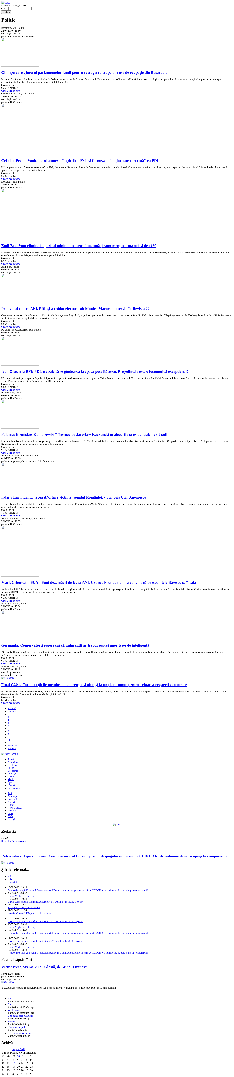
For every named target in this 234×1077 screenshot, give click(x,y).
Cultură (11, 776)
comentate (13, 882)
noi (9, 876)
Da (9, 1004)
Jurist (10, 813)
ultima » (12, 748)
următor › (12, 745)
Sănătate (12, 785)
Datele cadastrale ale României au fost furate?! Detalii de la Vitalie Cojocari (45, 901)
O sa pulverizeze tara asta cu (22, 1033)
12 (13, 1063)
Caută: (4, 8)
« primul (12, 708)
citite (10, 879)
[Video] (117, 824)
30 (18, 1056)
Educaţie (12, 773)
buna (10, 998)
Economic (13, 770)
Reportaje (12, 796)
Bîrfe (10, 816)
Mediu (11, 779)
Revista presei (15, 807)
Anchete (12, 802)
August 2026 (18, 1049)
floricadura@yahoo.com (13, 841)
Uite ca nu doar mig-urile (20, 1015)
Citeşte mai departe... (11, 90)
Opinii (11, 804)
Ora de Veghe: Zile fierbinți (21, 896)
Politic (11, 768)
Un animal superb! (17, 1027)
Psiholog (12, 810)
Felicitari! (12, 1021)
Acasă (11, 759)
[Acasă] (5, 2)
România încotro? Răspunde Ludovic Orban (30, 913)
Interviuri (12, 799)
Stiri (10, 793)
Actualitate (13, 762)
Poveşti (11, 819)
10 (9, 737)
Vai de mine (14, 1010)
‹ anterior (12, 711)
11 (9, 739)
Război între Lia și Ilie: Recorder (24, 907)
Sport (10, 782)
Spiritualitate (14, 788)
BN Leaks (13, 765)
